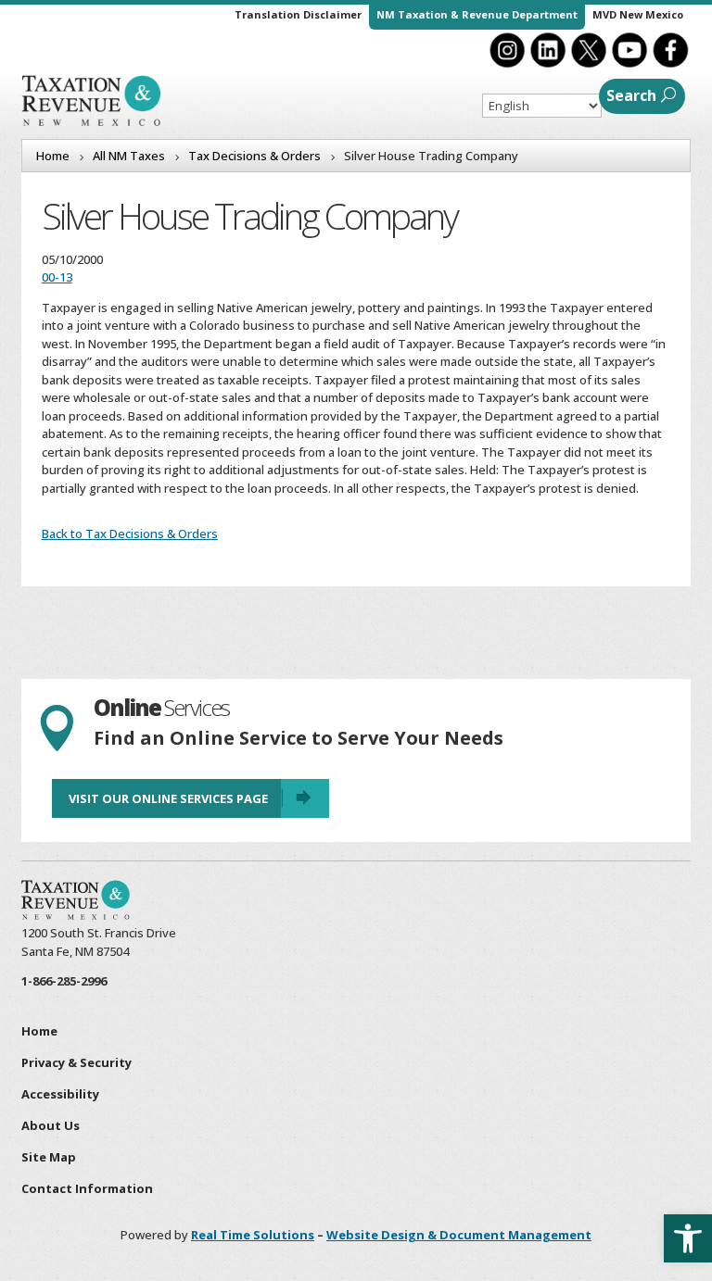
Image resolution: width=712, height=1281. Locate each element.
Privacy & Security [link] (76, 1062)
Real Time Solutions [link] (252, 1234)
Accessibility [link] (60, 1094)
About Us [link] (50, 1125)
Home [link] (39, 1031)
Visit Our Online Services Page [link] (168, 798)
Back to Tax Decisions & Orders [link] (130, 533)
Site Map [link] (48, 1157)
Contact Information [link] (87, 1188)
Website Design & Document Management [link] (458, 1234)
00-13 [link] (57, 277)
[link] (688, 1238)
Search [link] (631, 95)
